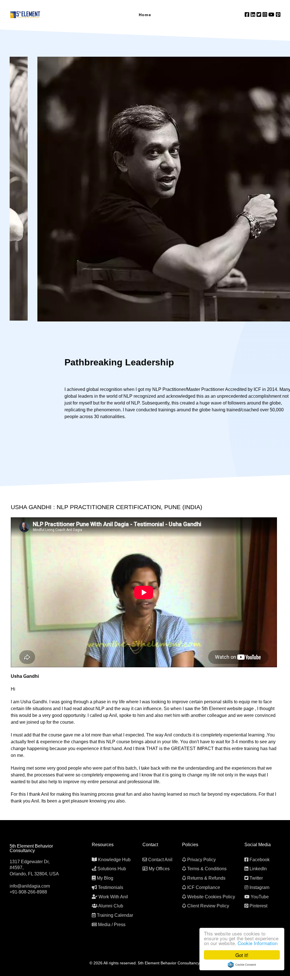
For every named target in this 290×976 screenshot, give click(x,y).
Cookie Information (258, 943)
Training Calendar (115, 915)
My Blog (105, 878)
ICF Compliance (203, 887)
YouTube (260, 896)
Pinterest (258, 905)
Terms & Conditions (207, 868)
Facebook (260, 859)
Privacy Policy (201, 859)
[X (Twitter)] (260, 15)
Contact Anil (160, 859)
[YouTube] (272, 15)
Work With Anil (113, 896)
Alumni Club (110, 905)
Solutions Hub (111, 868)
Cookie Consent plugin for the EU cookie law (242, 965)
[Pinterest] (278, 15)
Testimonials (110, 887)
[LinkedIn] (254, 15)
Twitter (256, 878)
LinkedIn (258, 868)
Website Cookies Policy (211, 896)
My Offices (159, 868)
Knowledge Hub (114, 859)
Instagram (259, 887)
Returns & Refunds (206, 878)
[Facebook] (248, 15)
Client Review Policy (208, 905)
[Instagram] (265, 15)
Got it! (241, 954)
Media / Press (111, 924)
